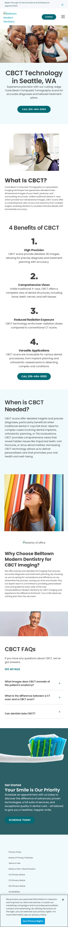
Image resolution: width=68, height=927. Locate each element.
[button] (63, 17)
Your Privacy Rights (33, 921)
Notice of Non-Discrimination (22, 869)
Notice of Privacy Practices (21, 857)
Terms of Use (14, 863)
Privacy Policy (15, 852)
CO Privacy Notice (17, 880)
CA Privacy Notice (17, 874)
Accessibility (14, 891)
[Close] (62, 899)
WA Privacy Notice (17, 886)
